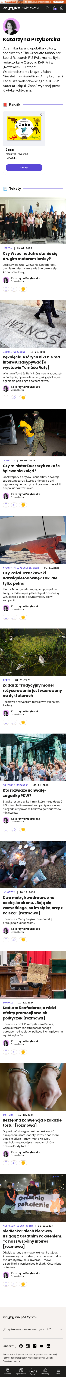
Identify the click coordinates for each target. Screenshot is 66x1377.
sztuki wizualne (14, 351)
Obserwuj (45, 1374)
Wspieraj (7, 1374)
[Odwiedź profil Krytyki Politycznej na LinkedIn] (48, 1346)
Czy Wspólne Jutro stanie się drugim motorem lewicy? (30, 256)
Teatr (6, 680)
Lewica (7, 248)
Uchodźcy (9, 460)
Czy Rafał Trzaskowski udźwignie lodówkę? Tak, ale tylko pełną (30, 578)
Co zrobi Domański (16, 785)
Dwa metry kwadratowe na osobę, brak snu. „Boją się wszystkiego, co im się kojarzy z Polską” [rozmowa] (33, 905)
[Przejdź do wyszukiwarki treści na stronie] (47, 8)
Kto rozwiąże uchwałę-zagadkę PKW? (25, 793)
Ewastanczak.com (12, 1361)
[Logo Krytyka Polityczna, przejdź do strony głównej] (21, 8)
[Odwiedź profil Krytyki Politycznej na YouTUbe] (41, 1346)
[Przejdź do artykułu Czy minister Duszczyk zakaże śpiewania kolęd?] (33, 432)
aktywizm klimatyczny (18, 1225)
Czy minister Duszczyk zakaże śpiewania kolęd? (31, 468)
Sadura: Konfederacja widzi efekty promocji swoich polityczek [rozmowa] (29, 1013)
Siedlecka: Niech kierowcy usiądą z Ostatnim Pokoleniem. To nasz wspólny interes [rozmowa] (32, 1238)
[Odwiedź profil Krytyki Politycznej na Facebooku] (21, 1346)
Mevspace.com (36, 1357)
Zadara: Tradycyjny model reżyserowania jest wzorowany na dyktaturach (32, 690)
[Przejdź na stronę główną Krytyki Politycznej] (20, 1317)
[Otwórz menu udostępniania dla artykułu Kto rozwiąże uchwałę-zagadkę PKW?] (14, 829)
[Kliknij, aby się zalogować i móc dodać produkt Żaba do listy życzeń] (42, 114)
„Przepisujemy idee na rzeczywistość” (27, 1329)
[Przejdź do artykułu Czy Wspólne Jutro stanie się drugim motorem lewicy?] (33, 220)
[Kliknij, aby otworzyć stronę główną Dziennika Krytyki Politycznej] (33, 1371)
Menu (58, 1374)
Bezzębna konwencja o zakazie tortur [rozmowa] (32, 1123)
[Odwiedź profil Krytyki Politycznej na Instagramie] (28, 1346)
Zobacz (24, 167)
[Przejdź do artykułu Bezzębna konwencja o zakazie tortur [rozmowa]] (33, 1087)
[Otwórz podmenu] (61, 1329)
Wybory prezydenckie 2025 (21, 567)
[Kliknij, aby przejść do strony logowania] (61, 8)
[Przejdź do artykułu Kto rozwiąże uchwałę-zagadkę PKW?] (33, 757)
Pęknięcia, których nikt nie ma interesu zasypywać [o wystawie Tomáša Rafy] (31, 362)
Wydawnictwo (21, 1374)
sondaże (8, 1002)
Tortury (8, 1114)
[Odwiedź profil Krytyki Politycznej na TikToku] (35, 1346)
